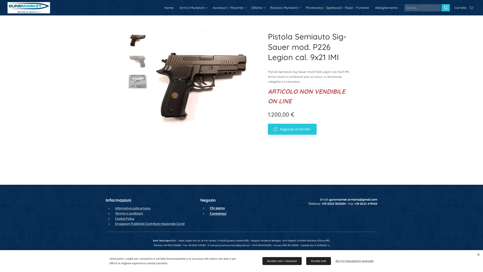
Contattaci (218, 213)
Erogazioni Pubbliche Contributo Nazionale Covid (150, 224)
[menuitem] (170, 7)
